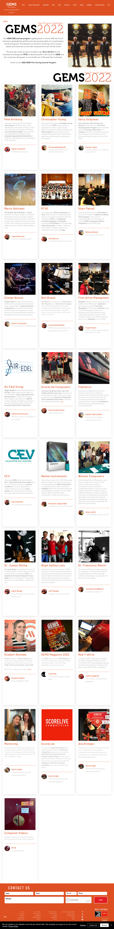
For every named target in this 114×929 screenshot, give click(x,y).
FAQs (73, 917)
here (62, 401)
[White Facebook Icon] (82, 912)
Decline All (93, 925)
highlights (54, 917)
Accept (104, 925)
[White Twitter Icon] (82, 917)
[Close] (111, 925)
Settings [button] (83, 925)
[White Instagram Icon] (82, 914)
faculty (55, 919)
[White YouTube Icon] (82, 919)
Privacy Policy (13, 926)
